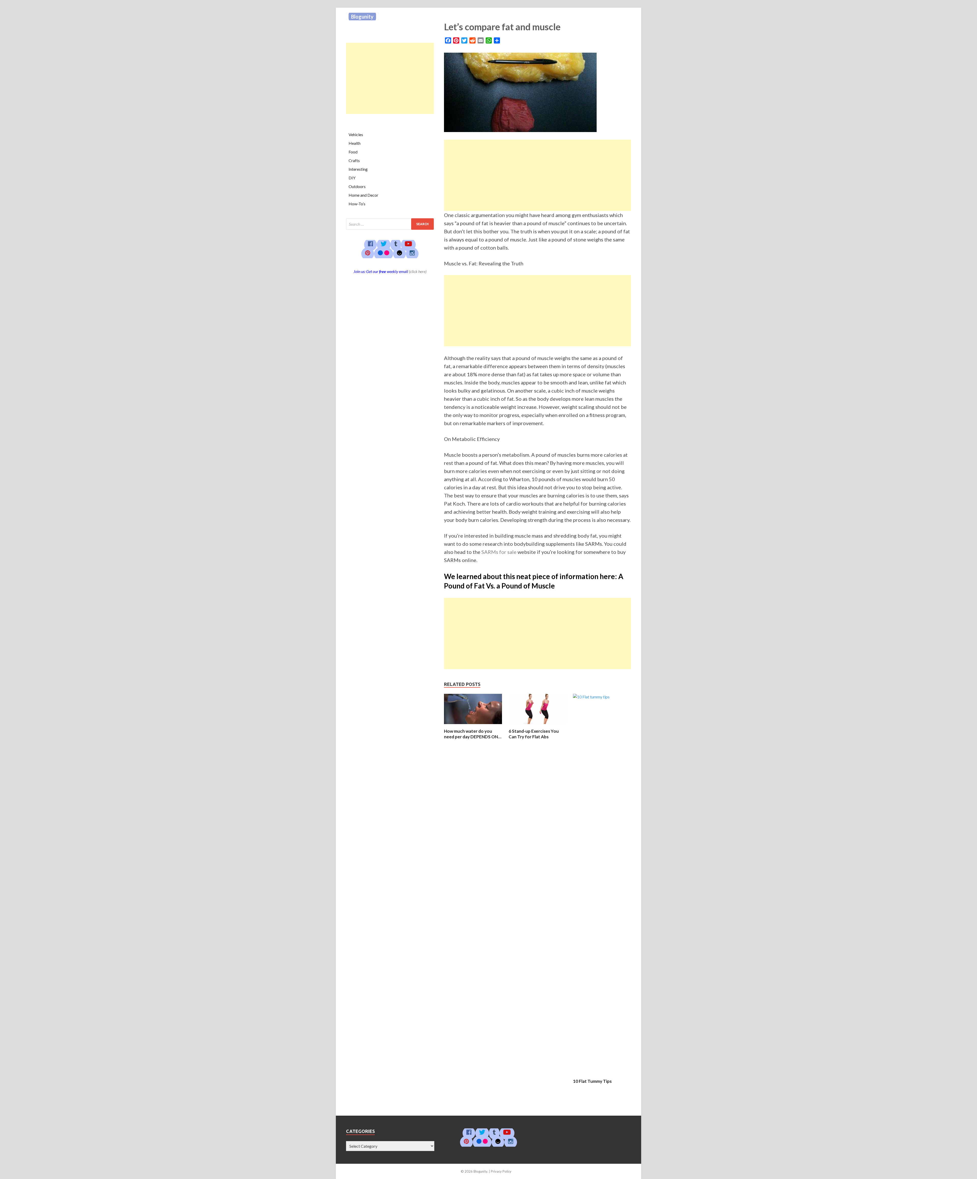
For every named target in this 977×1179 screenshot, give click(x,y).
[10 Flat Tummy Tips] (602, 696)
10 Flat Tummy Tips (592, 1081)
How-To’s (357, 203)
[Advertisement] (537, 175)
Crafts (354, 160)
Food (353, 151)
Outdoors (357, 186)
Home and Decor (363, 195)
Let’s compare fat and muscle (502, 26)
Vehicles (356, 134)
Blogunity (362, 16)
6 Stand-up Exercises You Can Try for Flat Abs (534, 733)
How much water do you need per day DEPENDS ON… (472, 733)
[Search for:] (390, 224)
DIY (352, 177)
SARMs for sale (498, 552)
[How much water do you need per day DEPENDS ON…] (473, 725)
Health (355, 143)
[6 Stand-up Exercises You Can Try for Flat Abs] (538, 725)
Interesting (358, 169)
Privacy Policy (501, 1171)
